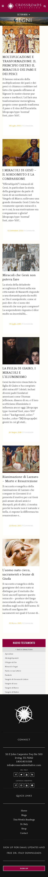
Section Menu (22, 14)
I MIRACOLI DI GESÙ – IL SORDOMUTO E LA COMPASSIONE (19, 175)
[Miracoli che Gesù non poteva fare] (20, 257)
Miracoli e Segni (11, 667)
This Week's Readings (24, 820)
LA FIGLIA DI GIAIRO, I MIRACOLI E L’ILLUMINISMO (19, 373)
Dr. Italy (24, 824)
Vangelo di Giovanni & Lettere (16, 679)
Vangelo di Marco (12, 688)
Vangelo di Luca (11, 684)
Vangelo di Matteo (12, 692)
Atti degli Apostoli (11, 658)
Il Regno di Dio (11, 662)
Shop (24, 829)
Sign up (24, 868)
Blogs (24, 815)
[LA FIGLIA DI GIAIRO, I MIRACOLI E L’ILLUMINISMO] (20, 350)
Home (24, 811)
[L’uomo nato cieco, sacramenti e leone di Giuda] (20, 552)
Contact (24, 833)
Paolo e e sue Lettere (13, 671)
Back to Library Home (25, 649)
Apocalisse (9, 654)
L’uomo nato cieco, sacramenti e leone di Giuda (18, 575)
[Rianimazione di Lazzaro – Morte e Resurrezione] (20, 459)
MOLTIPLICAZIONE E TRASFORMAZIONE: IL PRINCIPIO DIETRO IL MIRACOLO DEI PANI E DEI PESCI (19, 65)
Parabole (8, 675)
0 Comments (28, 126)
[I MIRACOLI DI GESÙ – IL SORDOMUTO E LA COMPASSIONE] (20, 152)
